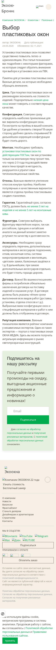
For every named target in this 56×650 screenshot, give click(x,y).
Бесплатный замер (14, 488)
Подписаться (28, 419)
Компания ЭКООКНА (13, 20)
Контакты (7, 521)
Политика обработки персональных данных (25, 590)
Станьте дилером (11, 511)
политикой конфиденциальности (20, 577)
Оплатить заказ (28, 560)
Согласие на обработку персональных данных (27, 594)
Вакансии (7, 504)
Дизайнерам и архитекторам (18, 514)
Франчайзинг (9, 507)
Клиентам (33, 20)
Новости (6, 501)
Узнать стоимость (13, 484)
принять (10, 640)
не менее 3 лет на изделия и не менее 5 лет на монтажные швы (26, 210)
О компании (8, 498)
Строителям (8, 517)
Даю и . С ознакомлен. (27, 437)
